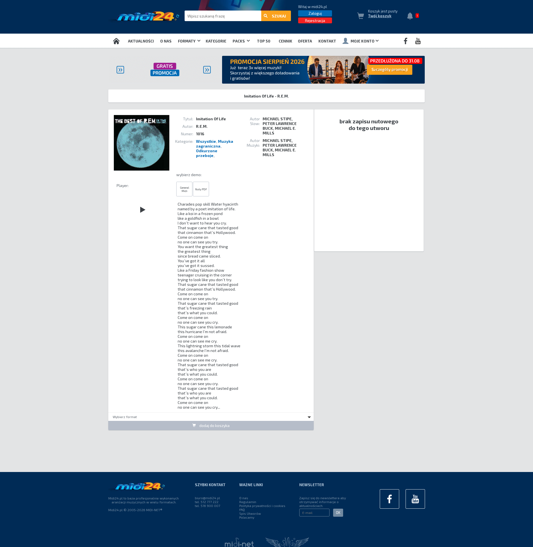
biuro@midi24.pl (207, 498)
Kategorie (216, 41)
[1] (411, 17)
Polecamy (246, 517)
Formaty (187, 41)
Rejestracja (315, 20)
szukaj (279, 16)
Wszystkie (206, 141)
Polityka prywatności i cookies (262, 506)
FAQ (242, 509)
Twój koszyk (379, 16)
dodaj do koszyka (214, 425)
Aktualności (141, 41)
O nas (166, 41)
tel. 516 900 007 (207, 506)
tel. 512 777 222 (206, 502)
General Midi (184, 189)
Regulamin (247, 502)
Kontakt (327, 41)
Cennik (285, 41)
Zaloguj (315, 13)
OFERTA (305, 41)
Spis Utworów (250, 513)
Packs (239, 41)
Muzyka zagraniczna (214, 143)
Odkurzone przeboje (206, 153)
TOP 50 (263, 41)
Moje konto (362, 41)
